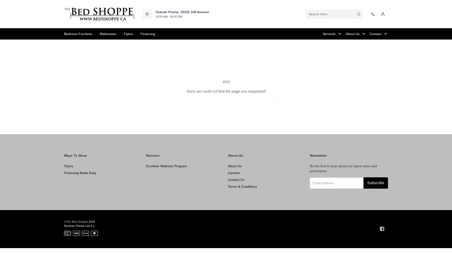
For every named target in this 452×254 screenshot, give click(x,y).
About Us (235, 166)
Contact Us (236, 180)
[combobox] (334, 14)
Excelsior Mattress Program (166, 166)
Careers (234, 173)
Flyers (68, 166)
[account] (382, 14)
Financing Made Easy (80, 173)
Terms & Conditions (242, 186)
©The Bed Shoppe (76, 221)
